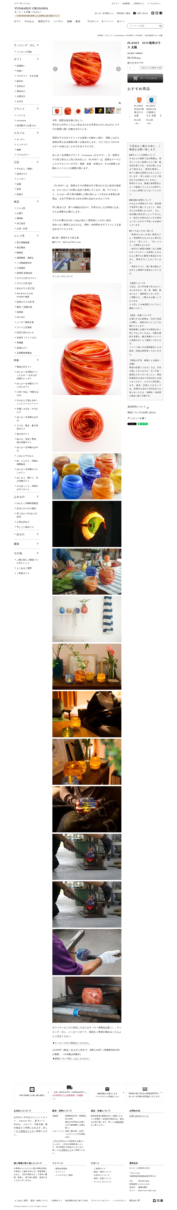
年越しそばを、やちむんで (27, 410)
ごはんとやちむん (25, 456)
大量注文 (21, 96)
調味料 (20, 218)
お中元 (20, 101)
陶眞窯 (20, 253)
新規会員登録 (61, 1169)
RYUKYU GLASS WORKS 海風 (25, 295)
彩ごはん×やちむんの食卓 (27, 515)
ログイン (115, 3)
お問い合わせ (142, 13)
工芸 (16, 162)
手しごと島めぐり (25, 527)
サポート (95, 1163)
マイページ (108, 21)
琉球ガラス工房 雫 (25, 302)
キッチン (21, 139)
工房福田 (21, 268)
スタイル (19, 133)
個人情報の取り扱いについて (28, 1163)
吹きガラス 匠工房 (25, 288)
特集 (16, 360)
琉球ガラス (44, 21)
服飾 (19, 150)
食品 (77, 21)
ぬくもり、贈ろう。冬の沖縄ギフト (27, 479)
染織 (69, 21)
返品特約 (120, 1122)
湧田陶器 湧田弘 (25, 258)
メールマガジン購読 (64, 1175)
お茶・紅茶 (22, 228)
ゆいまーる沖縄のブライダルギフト (27, 385)
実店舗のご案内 (123, 13)
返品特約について (137, 406)
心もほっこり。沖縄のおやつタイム (27, 487)
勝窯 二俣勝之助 (24, 307)
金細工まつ (22, 348)
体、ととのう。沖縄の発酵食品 (27, 462)
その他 (18, 553)
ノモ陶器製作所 (24, 263)
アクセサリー (23, 155)
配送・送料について (62, 1111)
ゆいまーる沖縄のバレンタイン (27, 471)
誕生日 (20, 81)
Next (118, 69)
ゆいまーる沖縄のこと (104, 13)
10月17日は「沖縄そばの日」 (28, 393)
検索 (160, 26)
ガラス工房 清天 (24, 283)
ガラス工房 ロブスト (27, 278)
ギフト (17, 21)
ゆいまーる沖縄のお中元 (27, 419)
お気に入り (94, 21)
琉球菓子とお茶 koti (26, 125)
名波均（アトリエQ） (27, 337)
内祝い (20, 71)
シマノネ (21, 115)
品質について (150, 304)
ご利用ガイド (138, 3)
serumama (119, 35)
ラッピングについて (102, 1182)
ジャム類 (21, 208)
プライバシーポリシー (100, 1201)
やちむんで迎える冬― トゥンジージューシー (27, 402)
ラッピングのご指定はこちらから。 (73, 1043)
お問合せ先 (134, 1111)
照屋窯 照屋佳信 (24, 273)
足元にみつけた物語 (26, 508)
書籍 (16, 544)
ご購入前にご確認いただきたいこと (27, 561)
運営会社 (133, 1163)
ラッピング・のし (25, 45)
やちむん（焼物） (25, 169)
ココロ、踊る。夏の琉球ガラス (27, 427)
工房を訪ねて (23, 522)
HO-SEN (21, 317)
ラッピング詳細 (24, 52)
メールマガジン (154, 3)
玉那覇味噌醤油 (24, 353)
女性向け (21, 86)
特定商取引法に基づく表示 (76, 1201)
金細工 (20, 194)
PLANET (130, 35)
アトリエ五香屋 (24, 327)
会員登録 (126, 3)
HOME (100, 35)
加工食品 (21, 223)
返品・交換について (100, 1111)
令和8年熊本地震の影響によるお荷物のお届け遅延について (38, 16)
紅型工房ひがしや (25, 332)
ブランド (109, 35)
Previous (55, 69)
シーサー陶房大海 (25, 322)
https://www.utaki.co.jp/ (147, 1190)
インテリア (22, 145)
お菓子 (20, 213)
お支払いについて (22, 1111)
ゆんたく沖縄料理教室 (27, 503)
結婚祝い (21, 66)
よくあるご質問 (24, 568)
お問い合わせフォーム (139, 1116)
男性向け (21, 91)
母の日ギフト (23, 434)
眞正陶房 (21, 247)
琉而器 (20, 312)
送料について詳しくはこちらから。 (73, 1058)
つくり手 (19, 236)
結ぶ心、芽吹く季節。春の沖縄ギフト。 (27, 440)
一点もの (19, 534)
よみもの (19, 496)
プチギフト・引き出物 (27, 76)
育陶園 (20, 343)
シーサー (58, 21)
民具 (19, 189)
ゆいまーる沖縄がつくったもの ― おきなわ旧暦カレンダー (27, 375)
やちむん (29, 21)
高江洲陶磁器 (23, 242)
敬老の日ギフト (24, 367)
